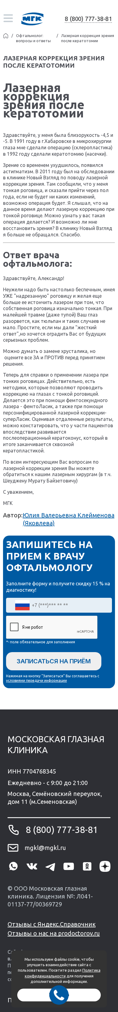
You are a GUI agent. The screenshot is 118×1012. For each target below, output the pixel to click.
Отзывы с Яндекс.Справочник (52, 924)
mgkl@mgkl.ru (45, 847)
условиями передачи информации (36, 680)
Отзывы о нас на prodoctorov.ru (54, 933)
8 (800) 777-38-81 (88, 18)
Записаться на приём (54, 661)
